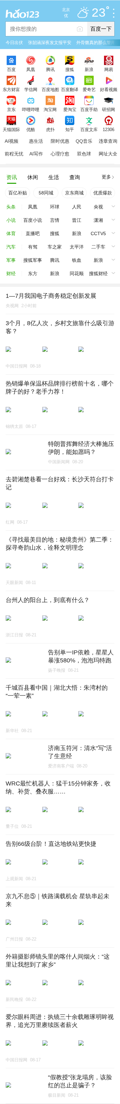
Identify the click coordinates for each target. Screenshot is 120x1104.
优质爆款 (102, 192)
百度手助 (89, 109)
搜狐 (69, 69)
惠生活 (36, 141)
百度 (11, 69)
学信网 (30, 89)
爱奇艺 (89, 89)
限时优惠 (60, 141)
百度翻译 (69, 89)
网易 (108, 69)
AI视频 (11, 141)
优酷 (30, 129)
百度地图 (50, 89)
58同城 (46, 192)
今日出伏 (14, 42)
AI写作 (36, 153)
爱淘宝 (69, 109)
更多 (106, 176)
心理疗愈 (60, 153)
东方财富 (11, 89)
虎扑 (50, 129)
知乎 (69, 129)
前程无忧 (14, 153)
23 (99, 12)
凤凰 (30, 69)
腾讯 (50, 69)
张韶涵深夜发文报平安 (49, 42)
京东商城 (74, 192)
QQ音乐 (84, 141)
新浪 (89, 69)
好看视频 (108, 89)
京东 (11, 109)
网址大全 (108, 153)
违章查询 (108, 141)
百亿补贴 (17, 192)
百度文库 (89, 129)
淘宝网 (50, 109)
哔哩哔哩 (30, 109)
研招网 (108, 109)
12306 (108, 129)
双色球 (84, 153)
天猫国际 (11, 129)
